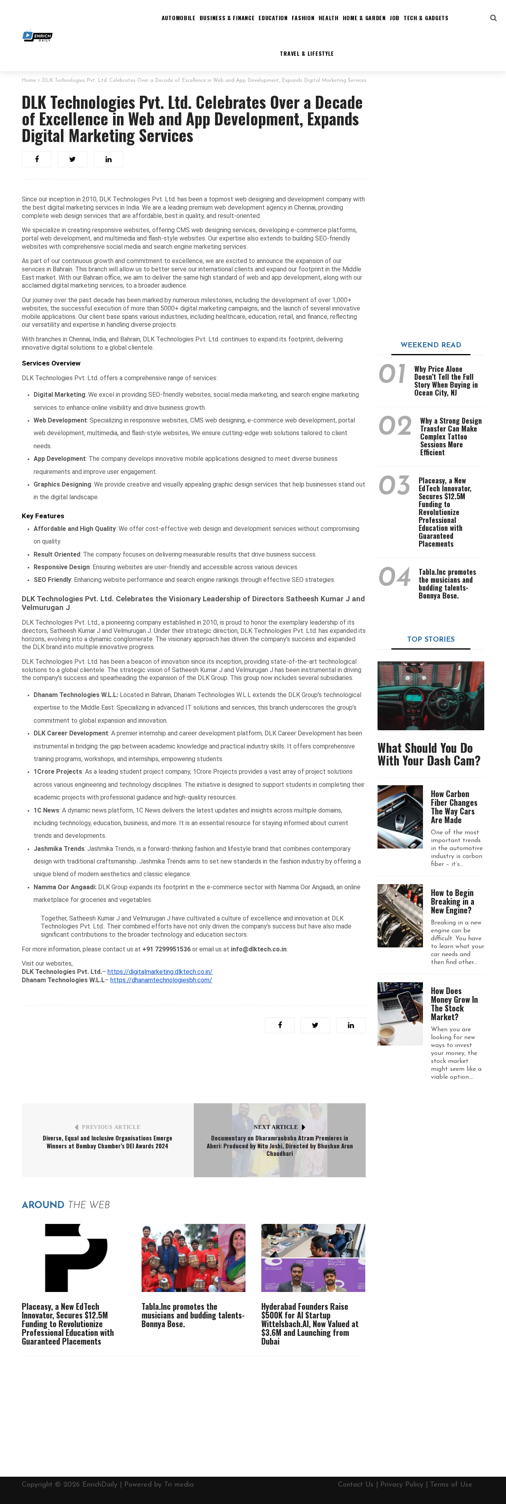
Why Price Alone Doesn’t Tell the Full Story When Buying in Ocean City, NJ (446, 381)
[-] (37, 35)
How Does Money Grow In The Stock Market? (454, 1004)
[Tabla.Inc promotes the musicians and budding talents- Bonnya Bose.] (193, 1258)
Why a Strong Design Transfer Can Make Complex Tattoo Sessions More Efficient (451, 436)
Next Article (276, 1127)
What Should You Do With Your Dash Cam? (429, 754)
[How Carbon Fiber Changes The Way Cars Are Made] (400, 817)
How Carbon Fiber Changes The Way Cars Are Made (454, 807)
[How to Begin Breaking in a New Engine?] (400, 915)
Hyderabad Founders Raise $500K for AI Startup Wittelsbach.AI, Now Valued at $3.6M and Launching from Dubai (310, 1323)
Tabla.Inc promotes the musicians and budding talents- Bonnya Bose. (193, 1315)
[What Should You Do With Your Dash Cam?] (431, 695)
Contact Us (356, 1485)
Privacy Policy (401, 1485)
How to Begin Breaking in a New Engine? (452, 901)
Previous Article (111, 1127)
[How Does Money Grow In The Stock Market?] (400, 1014)
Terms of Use (451, 1485)
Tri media (179, 1485)
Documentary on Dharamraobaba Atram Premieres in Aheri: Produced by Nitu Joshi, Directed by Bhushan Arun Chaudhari (280, 1145)
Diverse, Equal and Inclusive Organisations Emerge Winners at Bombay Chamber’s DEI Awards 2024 (107, 1141)
